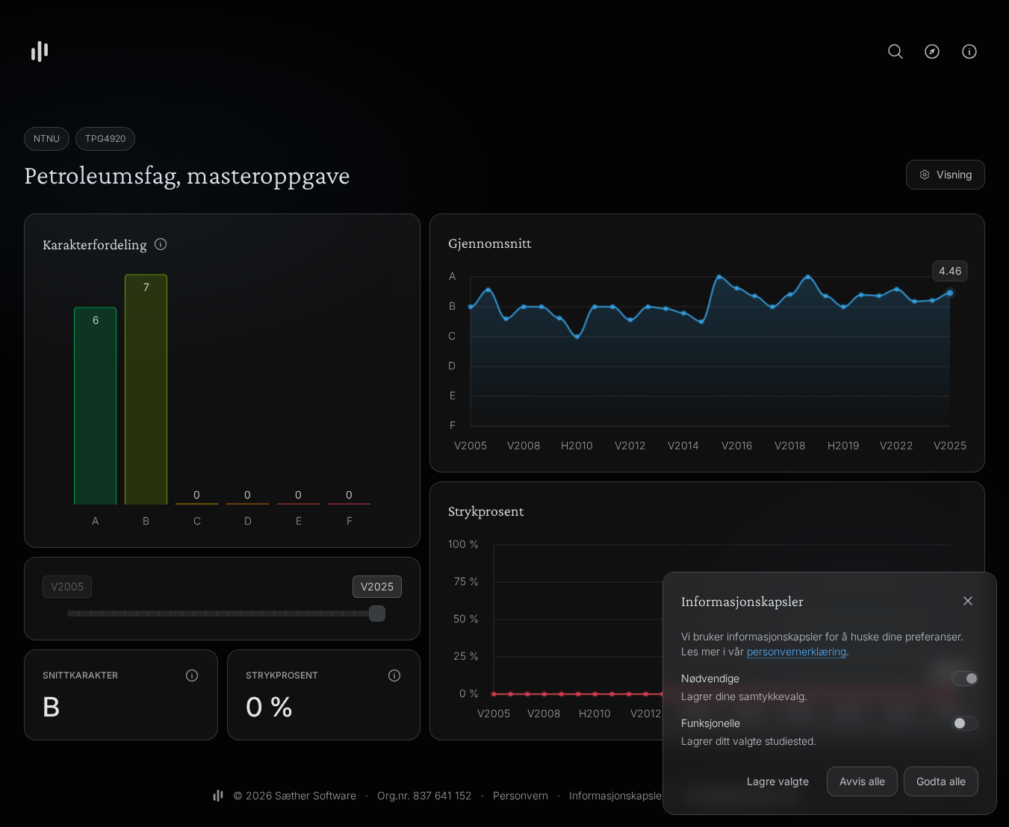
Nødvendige (710, 678)
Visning (954, 174)
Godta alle (941, 781)
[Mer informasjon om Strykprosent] (394, 675)
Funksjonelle (710, 723)
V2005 (67, 586)
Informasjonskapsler (617, 795)
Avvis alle (862, 781)
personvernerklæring (796, 651)
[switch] (964, 723)
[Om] (969, 51)
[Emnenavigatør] (932, 51)
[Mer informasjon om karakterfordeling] (160, 244)
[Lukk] (967, 600)
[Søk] (895, 51)
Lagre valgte (778, 781)
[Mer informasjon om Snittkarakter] (191, 675)
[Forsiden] (39, 51)
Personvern (520, 795)
